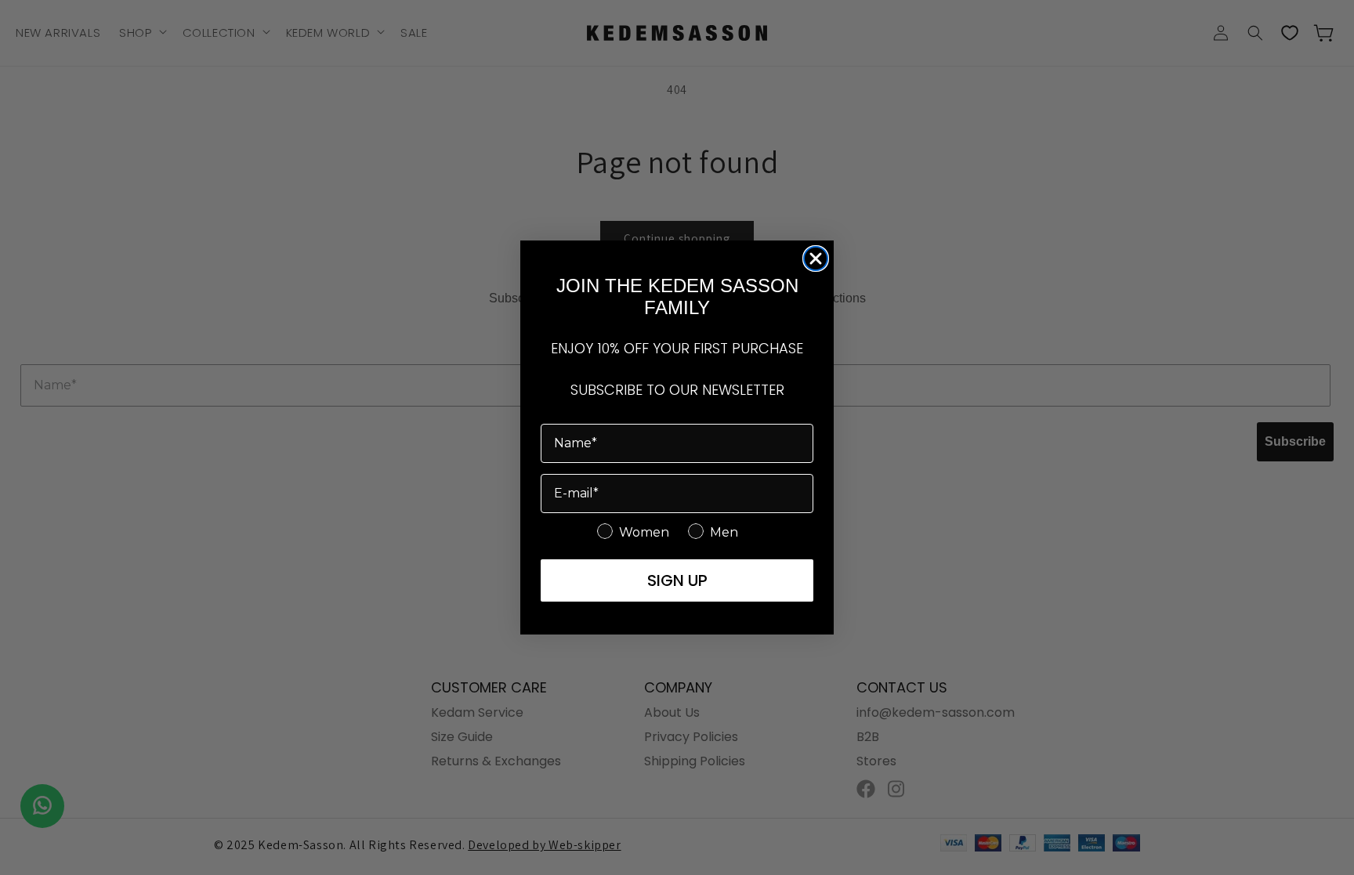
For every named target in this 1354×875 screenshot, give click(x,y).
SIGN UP (677, 580)
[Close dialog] (815, 258)
